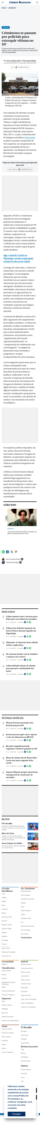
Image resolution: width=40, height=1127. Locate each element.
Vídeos (4, 1044)
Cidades (4, 897)
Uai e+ (23, 1077)
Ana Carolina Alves (13, 559)
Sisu (22, 922)
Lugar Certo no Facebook (28, 999)
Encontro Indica (25, 1061)
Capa (3, 894)
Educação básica (26, 891)
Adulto (4, 987)
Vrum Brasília (25, 1043)
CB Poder (24, 1039)
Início (4, 7)
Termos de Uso (6, 956)
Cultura (23, 914)
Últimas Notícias (26, 910)
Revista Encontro (29, 1046)
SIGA (13, 67)
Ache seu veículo (7, 1029)
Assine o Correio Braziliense (10, 1020)
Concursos (26, 937)
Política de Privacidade (8, 952)
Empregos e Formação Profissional (8, 983)
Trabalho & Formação (27, 899)
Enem (22, 907)
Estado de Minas (26, 1069)
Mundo (4, 913)
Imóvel (24, 961)
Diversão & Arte (7, 917)
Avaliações (5, 1040)
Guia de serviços (26, 984)
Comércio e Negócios (8, 995)
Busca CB (4, 1013)
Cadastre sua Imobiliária (28, 1007)
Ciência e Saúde (6, 928)
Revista (23, 1053)
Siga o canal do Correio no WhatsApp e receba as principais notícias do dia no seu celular (18, 258)
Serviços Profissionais (8, 991)
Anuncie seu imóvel (27, 968)
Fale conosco (25, 934)
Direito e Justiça (7, 925)
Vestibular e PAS (26, 918)
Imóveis (4, 974)
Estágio (23, 903)
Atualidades (24, 1057)
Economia (5, 909)
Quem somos (6, 948)
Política (4, 901)
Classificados (8, 968)
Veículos (4, 978)
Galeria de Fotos (26, 995)
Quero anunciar (6, 971)
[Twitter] (11, 552)
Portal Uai (24, 1073)
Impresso (6, 998)
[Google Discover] (16, 551)
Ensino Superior (25, 895)
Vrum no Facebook (7, 1052)
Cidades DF (12, 7)
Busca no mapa (25, 972)
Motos (4, 1048)
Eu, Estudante (28, 888)
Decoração (24, 991)
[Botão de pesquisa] (37, 2)
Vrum (4, 1026)
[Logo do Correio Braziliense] (20, 2)
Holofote (4, 936)
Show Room (24, 987)
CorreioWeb (8, 961)
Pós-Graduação (25, 930)
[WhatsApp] (3, 552)
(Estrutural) (29, 137)
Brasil (3, 905)
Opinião (4, 932)
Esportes (4, 921)
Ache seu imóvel (26, 964)
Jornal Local (24, 1035)
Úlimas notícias (25, 980)
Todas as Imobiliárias (27, 1003)
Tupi (22, 1081)
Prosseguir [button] (16, 1114)
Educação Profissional (27, 926)
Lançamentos (25, 976)
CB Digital (5, 1009)
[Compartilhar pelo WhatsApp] (30, 622)
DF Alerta (24, 1031)
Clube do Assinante (7, 1016)
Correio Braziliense (7, 889)
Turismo (4, 944)
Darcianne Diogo (12, 562)
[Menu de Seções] (3, 2)
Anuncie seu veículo (8, 1033)
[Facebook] (7, 552)
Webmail (4, 964)
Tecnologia (5, 940)
